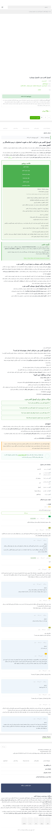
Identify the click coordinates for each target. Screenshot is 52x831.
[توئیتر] (50, 773)
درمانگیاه (11, 157)
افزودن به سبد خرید (35, 117)
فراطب (39, 90)
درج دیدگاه (26, 506)
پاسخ (38, 512)
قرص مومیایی (31, 86)
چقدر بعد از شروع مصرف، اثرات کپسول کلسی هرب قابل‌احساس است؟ (35, 405)
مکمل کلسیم (25, 86)
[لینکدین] (44, 773)
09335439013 (40, 743)
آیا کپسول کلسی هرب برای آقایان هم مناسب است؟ (38, 400)
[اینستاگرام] (47, 773)
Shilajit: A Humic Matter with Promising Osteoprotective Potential (34, 258)
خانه (50, 11)
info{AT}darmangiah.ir (44, 745)
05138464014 (46, 743)
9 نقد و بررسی (44, 81)
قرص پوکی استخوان (38, 86)
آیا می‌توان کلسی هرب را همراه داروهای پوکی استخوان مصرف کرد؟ (35, 410)
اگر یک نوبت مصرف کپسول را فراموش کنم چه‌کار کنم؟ (38, 415)
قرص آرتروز (45, 86)
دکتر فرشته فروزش (23, 450)
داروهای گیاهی (45, 11)
